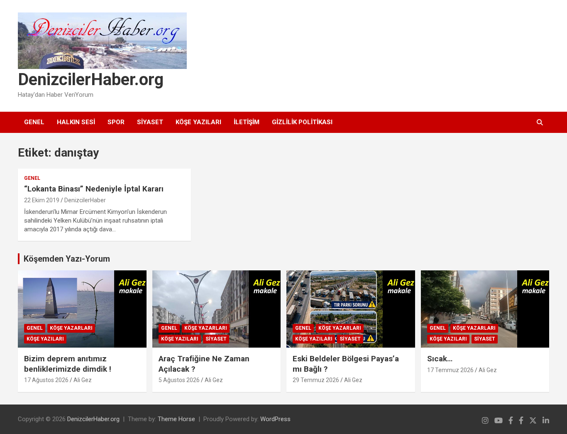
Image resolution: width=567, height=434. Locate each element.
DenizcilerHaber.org (91, 79)
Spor (116, 122)
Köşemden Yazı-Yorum (67, 259)
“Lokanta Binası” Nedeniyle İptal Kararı (94, 189)
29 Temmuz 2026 (316, 380)
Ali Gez (82, 380)
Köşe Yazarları (71, 328)
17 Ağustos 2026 (46, 380)
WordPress (275, 419)
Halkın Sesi (76, 122)
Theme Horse (176, 419)
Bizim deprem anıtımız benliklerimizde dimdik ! (67, 364)
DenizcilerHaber (85, 200)
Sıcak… (439, 358)
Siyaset (150, 122)
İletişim (246, 122)
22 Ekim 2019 (41, 200)
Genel (34, 122)
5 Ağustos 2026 (179, 380)
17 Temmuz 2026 (450, 370)
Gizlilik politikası (302, 122)
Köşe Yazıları (198, 122)
